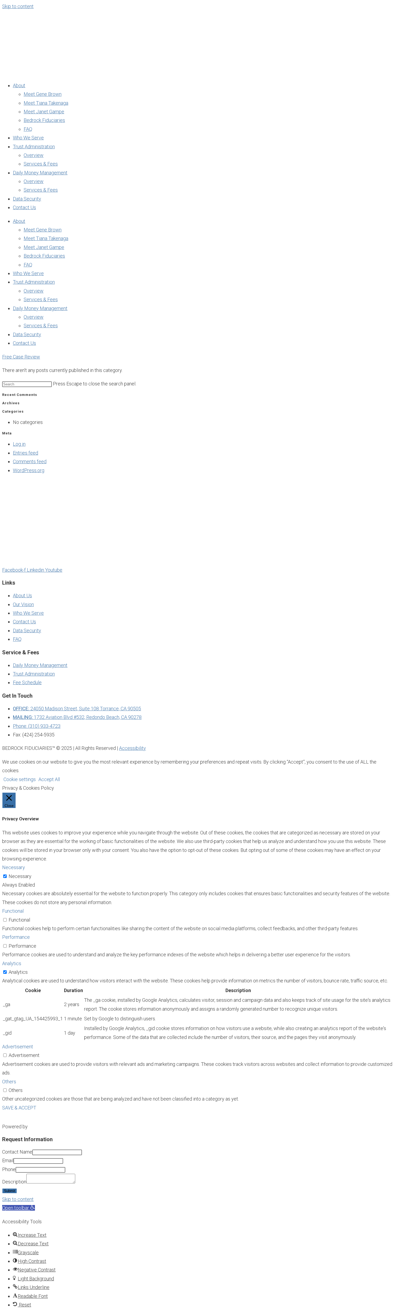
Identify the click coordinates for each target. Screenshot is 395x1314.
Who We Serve (28, 137)
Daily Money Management (40, 172)
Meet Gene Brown (43, 94)
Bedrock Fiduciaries (44, 120)
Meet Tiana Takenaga (46, 103)
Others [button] (9, 1081)
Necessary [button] (13, 867)
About (19, 85)
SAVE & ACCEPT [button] (19, 1108)
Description (14, 1182)
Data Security (27, 199)
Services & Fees (41, 164)
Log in (19, 444)
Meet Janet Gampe (44, 111)
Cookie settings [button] (19, 779)
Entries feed (25, 453)
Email (7, 1160)
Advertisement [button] (17, 1046)
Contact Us (24, 207)
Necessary (20, 876)
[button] (18, 1208)
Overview (34, 155)
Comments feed (29, 461)
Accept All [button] (49, 779)
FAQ (28, 129)
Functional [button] (13, 911)
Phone (9, 1169)
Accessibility (132, 748)
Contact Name (17, 1152)
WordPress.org (28, 470)
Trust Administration (34, 146)
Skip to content (18, 6)
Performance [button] (16, 937)
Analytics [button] (11, 963)
